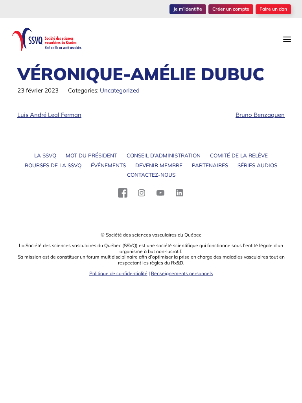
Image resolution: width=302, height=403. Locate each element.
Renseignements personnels (182, 273)
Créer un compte (230, 9)
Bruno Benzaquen (260, 114)
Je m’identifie (187, 9)
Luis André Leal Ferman (49, 114)
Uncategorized (120, 90)
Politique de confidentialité (118, 273)
